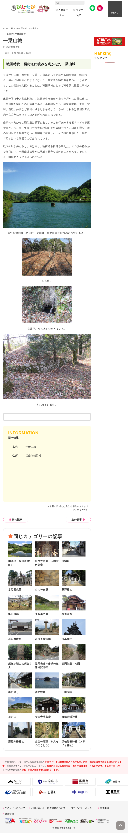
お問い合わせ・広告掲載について (48, 807)
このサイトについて (15, 807)
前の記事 (17, 519)
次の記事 (77, 519)
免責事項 (104, 807)
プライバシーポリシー (82, 807)
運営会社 (9, 813)
